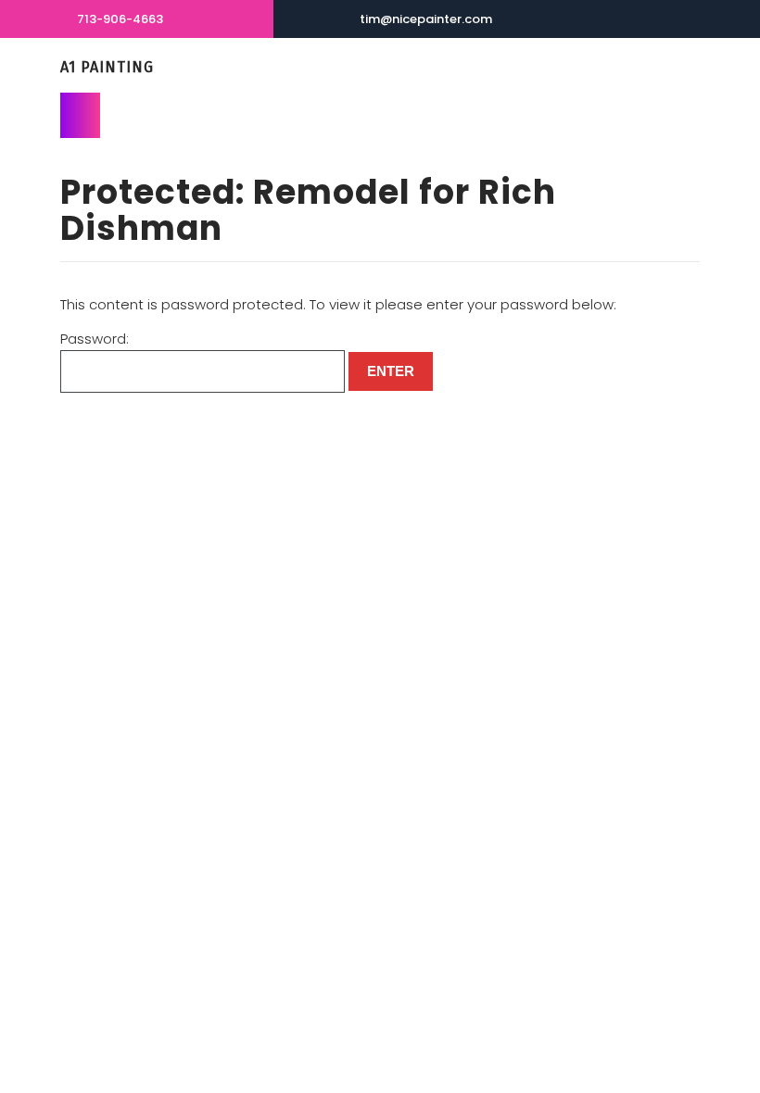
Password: (94, 338)
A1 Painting (107, 67)
